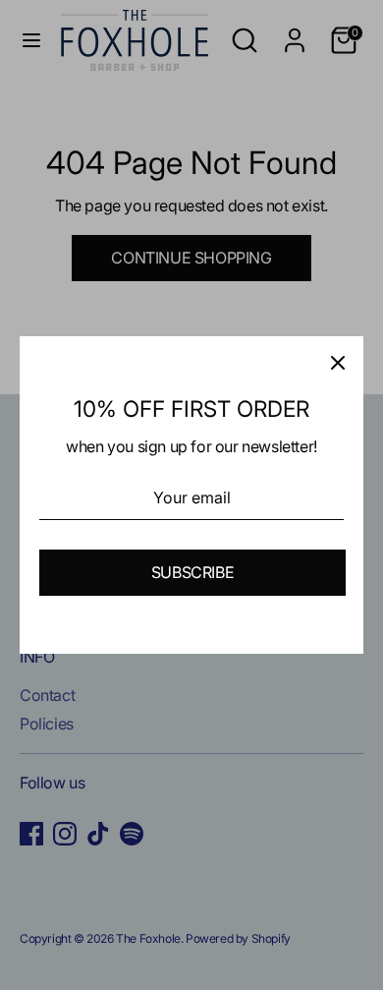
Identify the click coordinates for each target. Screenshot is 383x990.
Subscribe (192, 572)
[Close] (337, 361)
